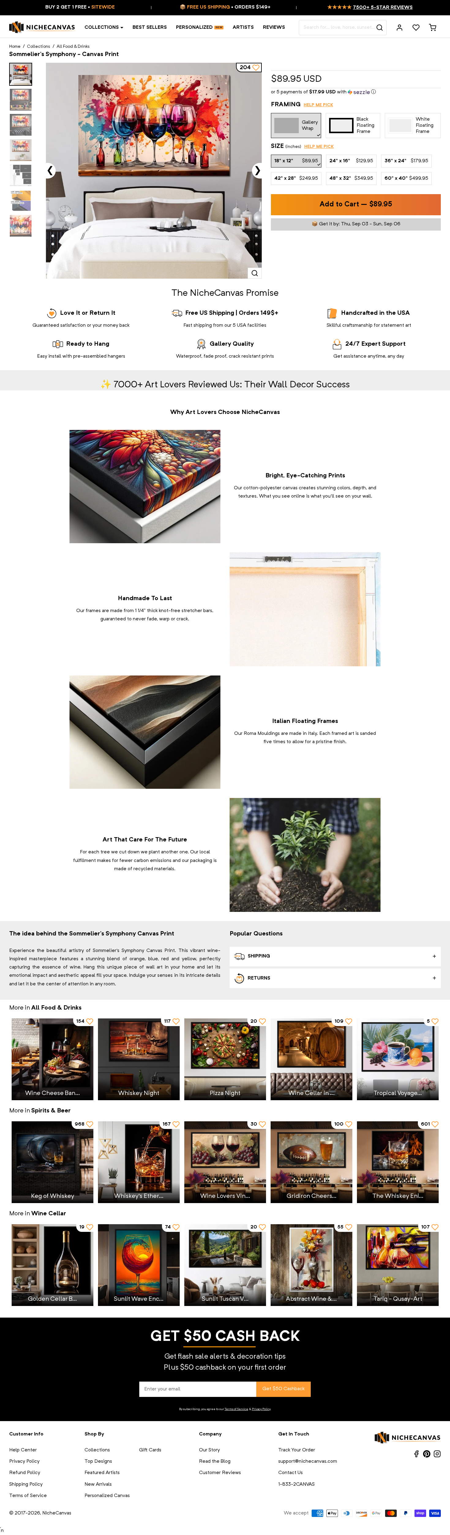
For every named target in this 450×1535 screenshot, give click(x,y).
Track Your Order (296, 1450)
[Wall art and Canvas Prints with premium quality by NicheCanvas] (42, 27)
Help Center (23, 1450)
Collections (101, 27)
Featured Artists (102, 1472)
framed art (343, 733)
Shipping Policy (26, 1484)
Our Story (209, 1450)
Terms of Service (236, 1409)
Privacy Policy (261, 1409)
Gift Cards (150, 1450)
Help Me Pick (318, 105)
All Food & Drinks (73, 46)
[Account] (399, 27)
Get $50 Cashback (283, 1388)
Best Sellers (150, 27)
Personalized (194, 27)
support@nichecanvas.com (307, 1461)
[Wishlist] (416, 27)
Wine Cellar (48, 1214)
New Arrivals (98, 1484)
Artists (243, 27)
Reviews (274, 27)
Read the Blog (215, 1461)
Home (15, 46)
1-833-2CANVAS (296, 1484)
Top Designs (98, 1461)
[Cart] (432, 27)
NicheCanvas (56, 1513)
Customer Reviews (220, 1472)
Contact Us (290, 1472)
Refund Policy (24, 1472)
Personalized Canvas (107, 1495)
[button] (356, 92)
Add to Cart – (356, 204)
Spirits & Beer (51, 1111)
